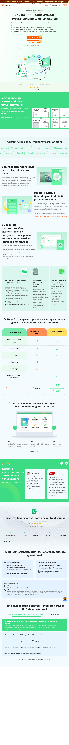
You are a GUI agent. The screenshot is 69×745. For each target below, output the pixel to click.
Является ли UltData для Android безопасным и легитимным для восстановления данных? (31, 622)
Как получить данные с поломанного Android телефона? (23, 653)
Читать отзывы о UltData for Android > (12, 482)
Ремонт (13, 5)
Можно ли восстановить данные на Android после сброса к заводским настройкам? (31, 647)
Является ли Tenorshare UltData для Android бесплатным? (23, 635)
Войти (65, 5)
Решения (46, 5)
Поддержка (54, 5)
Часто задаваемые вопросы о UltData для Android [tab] (26, 614)
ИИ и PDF (40, 5)
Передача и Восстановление (20, 5)
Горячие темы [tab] (55, 614)
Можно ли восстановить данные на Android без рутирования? (24, 641)
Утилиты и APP (33, 5)
